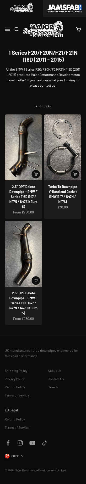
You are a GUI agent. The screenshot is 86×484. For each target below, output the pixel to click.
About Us (54, 371)
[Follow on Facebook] (8, 443)
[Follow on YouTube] (32, 443)
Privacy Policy (15, 379)
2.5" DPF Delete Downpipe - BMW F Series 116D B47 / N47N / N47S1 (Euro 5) (23, 303)
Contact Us (56, 379)
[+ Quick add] (36, 174)
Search (53, 387)
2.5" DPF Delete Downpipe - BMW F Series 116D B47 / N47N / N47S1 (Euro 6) (23, 197)
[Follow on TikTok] (44, 443)
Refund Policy (15, 387)
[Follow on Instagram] (20, 443)
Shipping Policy (16, 371)
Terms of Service (17, 395)
